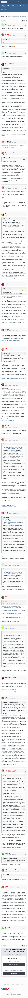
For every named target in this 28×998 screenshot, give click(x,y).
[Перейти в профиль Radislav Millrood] (2, 153)
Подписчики (12, 979)
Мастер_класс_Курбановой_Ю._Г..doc (10, 691)
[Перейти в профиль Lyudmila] (2, 284)
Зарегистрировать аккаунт (14, 964)
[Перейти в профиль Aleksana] (2, 627)
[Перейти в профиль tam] (2, 349)
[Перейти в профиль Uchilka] (2, 34)
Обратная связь (14, 993)
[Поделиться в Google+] (6, 989)
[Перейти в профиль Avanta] (2, 214)
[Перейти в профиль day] (2, 384)
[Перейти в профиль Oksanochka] (2, 142)
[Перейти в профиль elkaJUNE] (2, 853)
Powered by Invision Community (14, 995)
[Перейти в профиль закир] (2, 24)
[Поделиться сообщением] (25, 25)
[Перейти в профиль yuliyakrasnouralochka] (2, 678)
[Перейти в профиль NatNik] (2, 513)
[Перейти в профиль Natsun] (2, 330)
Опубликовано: (12, 25)
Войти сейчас (14, 973)
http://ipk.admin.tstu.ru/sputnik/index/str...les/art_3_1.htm (13, 617)
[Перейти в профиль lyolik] (2, 564)
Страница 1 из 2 (14, 20)
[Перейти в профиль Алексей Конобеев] (2, 64)
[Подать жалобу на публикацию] (23, 25)
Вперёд (23, 20)
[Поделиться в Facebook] (4, 989)
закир (5, 16)
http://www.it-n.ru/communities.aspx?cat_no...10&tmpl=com (14, 378)
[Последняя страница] (26, 21)
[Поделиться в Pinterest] (8, 989)
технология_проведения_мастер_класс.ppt (11, 340)
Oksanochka (8, 141)
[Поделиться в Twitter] (2, 989)
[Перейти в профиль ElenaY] (2, 426)
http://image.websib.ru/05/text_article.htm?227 (11, 243)
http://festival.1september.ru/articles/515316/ (11, 610)
